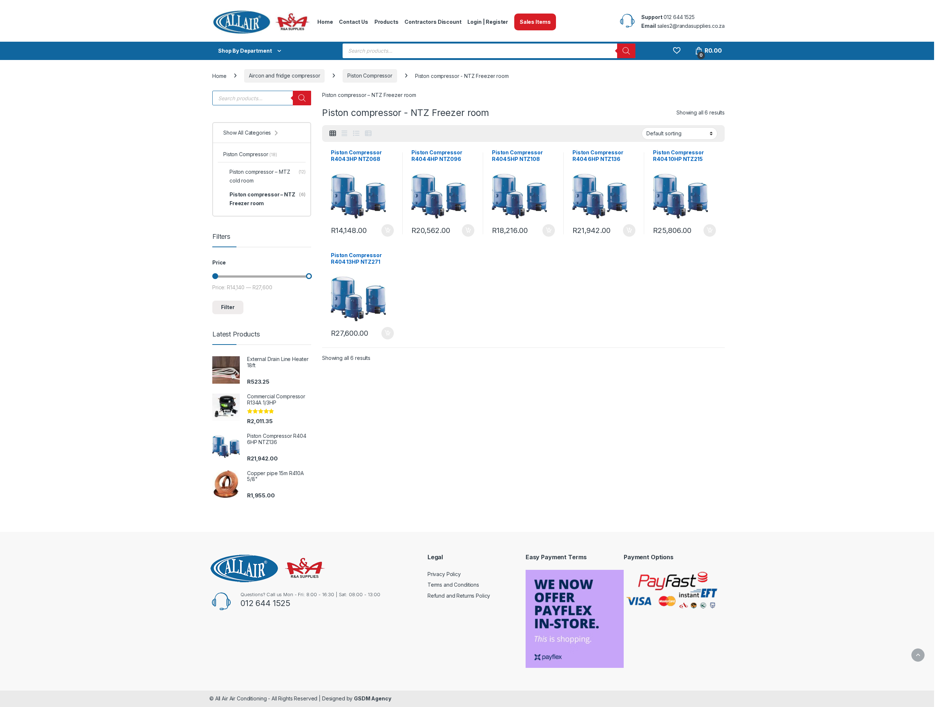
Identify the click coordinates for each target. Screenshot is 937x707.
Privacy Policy (444, 574)
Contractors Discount (432, 22)
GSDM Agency (372, 698)
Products (386, 22)
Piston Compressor (369, 75)
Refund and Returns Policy (459, 596)
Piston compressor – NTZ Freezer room (267, 198)
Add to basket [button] (386, 230)
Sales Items (535, 22)
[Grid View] (332, 133)
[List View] (356, 133)
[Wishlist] (676, 50)
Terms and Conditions (453, 585)
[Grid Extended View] (344, 133)
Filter (228, 307)
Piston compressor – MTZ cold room (267, 176)
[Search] (626, 51)
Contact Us (353, 22)
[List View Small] (368, 133)
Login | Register (487, 22)
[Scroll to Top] (918, 655)
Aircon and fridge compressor (284, 75)
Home (325, 22)
